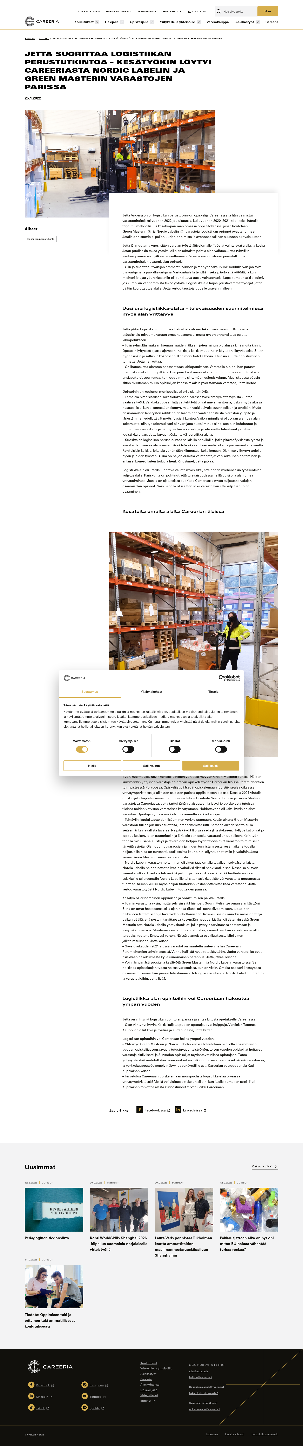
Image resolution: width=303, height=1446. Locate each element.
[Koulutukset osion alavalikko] (97, 22)
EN (204, 11)
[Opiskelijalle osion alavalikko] (152, 22)
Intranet (145, 1400)
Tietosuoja (212, 1433)
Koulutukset (84, 22)
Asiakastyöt (244, 22)
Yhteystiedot (171, 11)
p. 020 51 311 (196, 1364)
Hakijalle (111, 22)
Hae (267, 11)
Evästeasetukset (234, 1433)
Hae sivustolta (226, 4)
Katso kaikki (262, 1166)
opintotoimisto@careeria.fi (204, 1409)
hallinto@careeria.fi (200, 1377)
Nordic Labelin (167, 231)
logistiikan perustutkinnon (173, 215)
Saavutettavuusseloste (265, 1433)
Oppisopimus (146, 11)
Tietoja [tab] (213, 691)
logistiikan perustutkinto (40, 238)
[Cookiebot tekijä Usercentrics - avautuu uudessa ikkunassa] (222, 678)
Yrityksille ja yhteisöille (177, 22)
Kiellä (92, 765)
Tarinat (113, 1182)
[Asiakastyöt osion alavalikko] (258, 22)
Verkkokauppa (218, 22)
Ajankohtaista (89, 11)
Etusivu (30, 38)
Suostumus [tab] (89, 691)
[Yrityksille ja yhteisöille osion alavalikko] (199, 22)
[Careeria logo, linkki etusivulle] (42, 22)
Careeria (271, 22)
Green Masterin (134, 231)
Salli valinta (151, 765)
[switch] (128, 749)
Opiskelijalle (139, 22)
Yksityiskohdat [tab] (151, 691)
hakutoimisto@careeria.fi (203, 1393)
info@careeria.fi (198, 1371)
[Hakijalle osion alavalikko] (122, 22)
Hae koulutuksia (119, 11)
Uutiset (47, 1182)
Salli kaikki (210, 765)
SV (196, 11)
